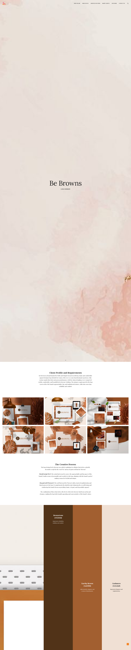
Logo (63, 333)
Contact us (122, 3)
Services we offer (95, 3)
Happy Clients (106, 3)
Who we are (77, 3)
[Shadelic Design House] (4, 3)
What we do (85, 3)
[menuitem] (77, 3)
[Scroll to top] (128, 644)
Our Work (114, 3)
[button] (128, 3)
